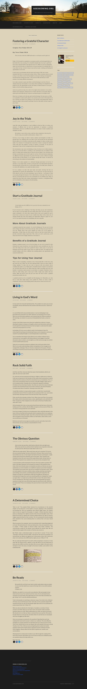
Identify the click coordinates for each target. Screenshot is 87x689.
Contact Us (38, 22)
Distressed (60, 79)
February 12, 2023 (17, 441)
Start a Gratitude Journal (27, 195)
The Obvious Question (26, 438)
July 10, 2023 (16, 300)
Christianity (71, 72)
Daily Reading (60, 77)
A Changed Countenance (62, 47)
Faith (64, 79)
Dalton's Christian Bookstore (19, 669)
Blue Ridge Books (16, 673)
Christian (65, 72)
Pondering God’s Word (30, 26)
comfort (64, 74)
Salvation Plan (46, 22)
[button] (14, 107)
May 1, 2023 (15, 368)
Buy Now (67, 60)
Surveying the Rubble (61, 43)
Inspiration (60, 83)
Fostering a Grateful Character (31, 41)
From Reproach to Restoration (63, 40)
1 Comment (30, 300)
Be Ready (18, 577)
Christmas (60, 74)
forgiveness (69, 79)
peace (64, 85)
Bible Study (60, 72)
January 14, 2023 (17, 580)
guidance (64, 81)
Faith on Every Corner (17, 666)
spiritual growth (65, 87)
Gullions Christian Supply (18, 674)
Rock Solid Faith (22, 365)
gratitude (59, 81)
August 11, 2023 (16, 198)
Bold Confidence (60, 38)
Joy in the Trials (22, 118)
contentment (70, 74)
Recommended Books (18, 26)
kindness (65, 83)
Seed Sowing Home (17, 22)
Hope (69, 81)
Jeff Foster (25, 43)
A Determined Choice (25, 500)
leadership (70, 83)
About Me (55, 22)
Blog (60, 22)
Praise (68, 85)
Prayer (59, 87)
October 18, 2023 (17, 43)
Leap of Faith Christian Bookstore (19, 667)
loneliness (60, 85)
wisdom (71, 87)
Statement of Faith (28, 22)
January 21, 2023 (17, 503)
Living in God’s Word (25, 297)
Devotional (67, 77)
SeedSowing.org (43, 8)
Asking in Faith (60, 45)
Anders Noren (68, 683)
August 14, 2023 (16, 121)
